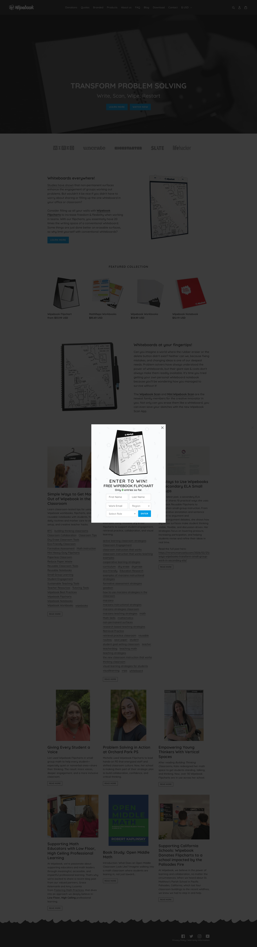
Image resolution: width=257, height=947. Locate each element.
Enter (144, 513)
